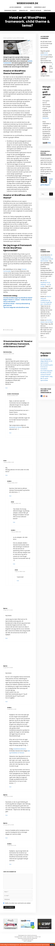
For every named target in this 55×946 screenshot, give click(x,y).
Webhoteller (23, 10)
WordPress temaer (10, 10)
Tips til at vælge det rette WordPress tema (16, 307)
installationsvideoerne (19, 749)
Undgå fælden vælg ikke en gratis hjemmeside (46, 378)
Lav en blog (28, 7)
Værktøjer (47, 10)
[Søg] (51, 194)
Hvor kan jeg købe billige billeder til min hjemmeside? (46, 361)
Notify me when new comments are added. (18, 903)
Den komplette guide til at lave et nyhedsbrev (47, 367)
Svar (6, 388)
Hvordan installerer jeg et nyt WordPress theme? (17, 298)
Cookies (24, 936)
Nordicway (46, 118)
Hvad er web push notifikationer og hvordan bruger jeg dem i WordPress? (46, 300)
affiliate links (34, 938)
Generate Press (30, 936)
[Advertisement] (17, 319)
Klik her (52, 944)
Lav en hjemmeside (15, 7)
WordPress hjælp (40, 7)
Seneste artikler (35, 10)
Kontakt (36, 936)
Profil (39, 936)
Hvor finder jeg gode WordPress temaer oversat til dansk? (46, 372)
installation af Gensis (15, 427)
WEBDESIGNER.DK (27, 3)
